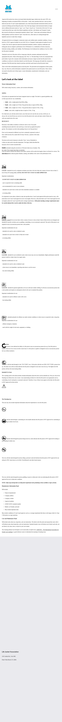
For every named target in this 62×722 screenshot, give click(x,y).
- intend (6, 220)
